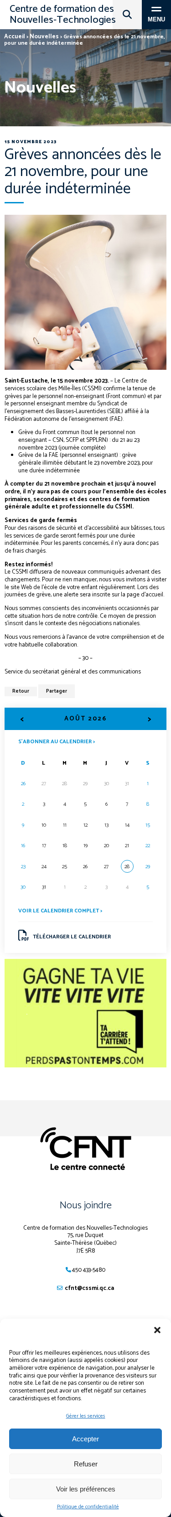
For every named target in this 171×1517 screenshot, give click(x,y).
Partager (56, 691)
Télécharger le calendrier (72, 936)
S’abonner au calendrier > (56, 741)
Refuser (86, 1464)
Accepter (85, 1439)
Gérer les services (85, 1416)
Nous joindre (86, 1205)
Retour (20, 691)
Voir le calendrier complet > (60, 910)
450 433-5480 (88, 1270)
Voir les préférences (85, 1489)
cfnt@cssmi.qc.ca (89, 1288)
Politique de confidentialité (88, 1507)
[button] (157, 1330)
